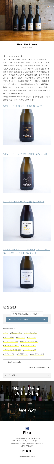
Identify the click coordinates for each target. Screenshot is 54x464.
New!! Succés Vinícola (38, 368)
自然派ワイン (23, 354)
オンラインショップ (12, 345)
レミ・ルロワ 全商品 (21, 319)
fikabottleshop (16, 333)
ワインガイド (10, 354)
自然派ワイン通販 (37, 354)
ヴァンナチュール (11, 341)
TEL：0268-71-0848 (19, 441)
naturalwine (9, 337)
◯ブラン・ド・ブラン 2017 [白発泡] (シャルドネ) (23, 106)
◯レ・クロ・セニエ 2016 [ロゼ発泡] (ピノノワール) (24, 202)
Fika (6, 333)
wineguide (32, 337)
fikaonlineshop (31, 333)
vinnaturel (21, 337)
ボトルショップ (30, 350)
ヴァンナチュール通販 (29, 341)
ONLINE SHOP (45, 4)
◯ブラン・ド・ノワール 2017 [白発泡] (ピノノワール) (25, 154)
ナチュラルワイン (29, 345)
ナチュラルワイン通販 (13, 350)
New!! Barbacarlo (14, 362)
